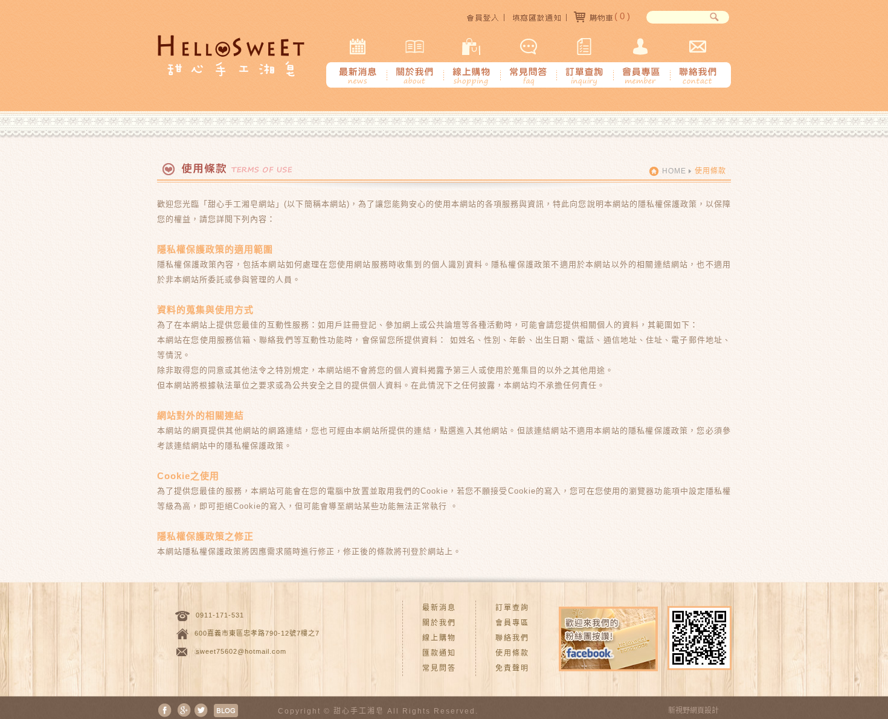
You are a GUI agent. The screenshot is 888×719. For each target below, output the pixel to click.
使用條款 (512, 653)
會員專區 (512, 623)
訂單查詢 (512, 608)
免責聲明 (512, 668)
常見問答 (439, 668)
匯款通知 (439, 653)
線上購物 (439, 638)
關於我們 (439, 623)
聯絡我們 (512, 638)
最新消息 (439, 608)
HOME (674, 171)
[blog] (226, 709)
